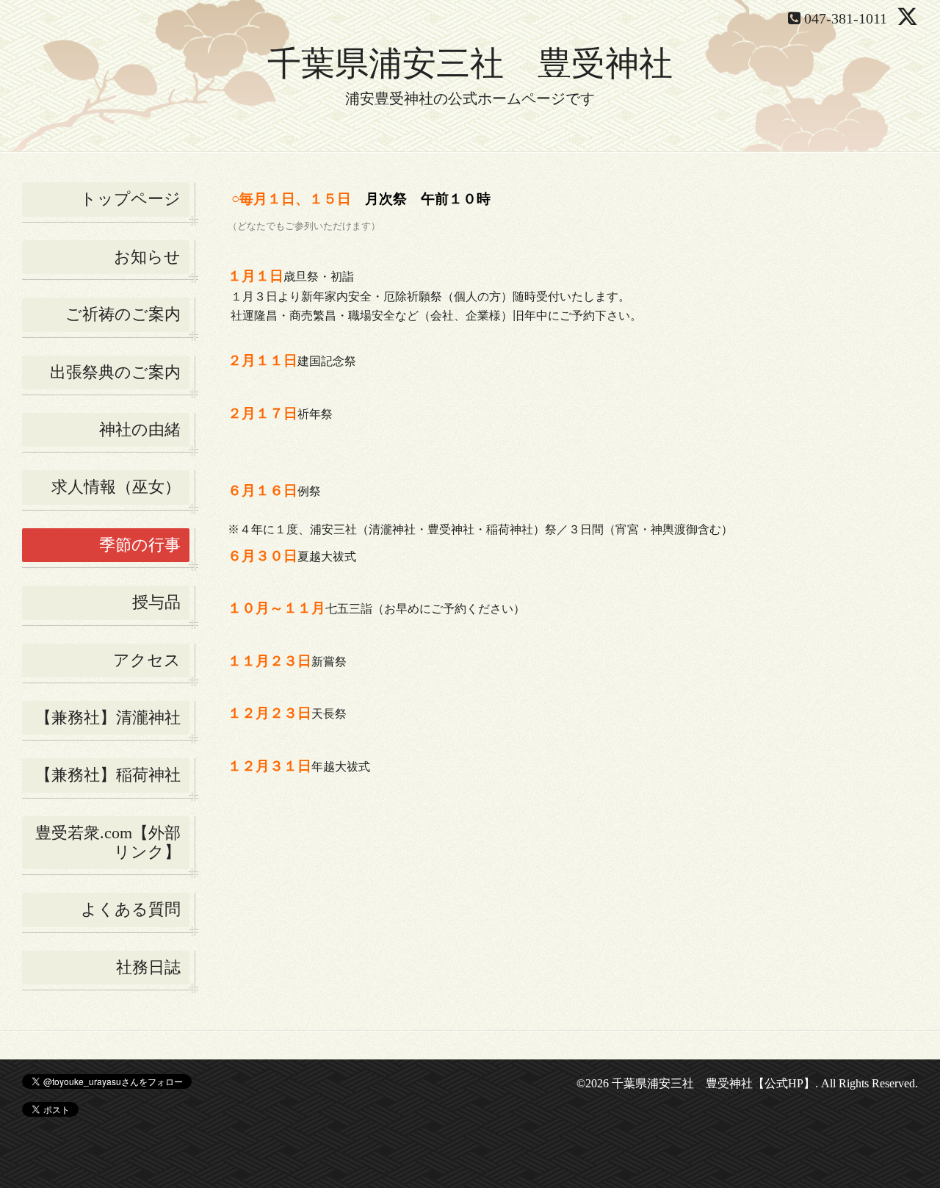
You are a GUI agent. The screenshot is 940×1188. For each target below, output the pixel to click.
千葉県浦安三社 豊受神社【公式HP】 (713, 1083)
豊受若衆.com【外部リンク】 (108, 842)
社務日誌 (148, 967)
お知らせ (147, 257)
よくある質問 (131, 909)
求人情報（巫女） (116, 487)
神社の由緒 (140, 429)
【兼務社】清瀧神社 (108, 717)
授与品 (156, 602)
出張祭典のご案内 (115, 372)
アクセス (147, 660)
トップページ (130, 199)
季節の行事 (140, 545)
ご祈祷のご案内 (123, 314)
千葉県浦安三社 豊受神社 (470, 63)
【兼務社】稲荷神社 (108, 775)
